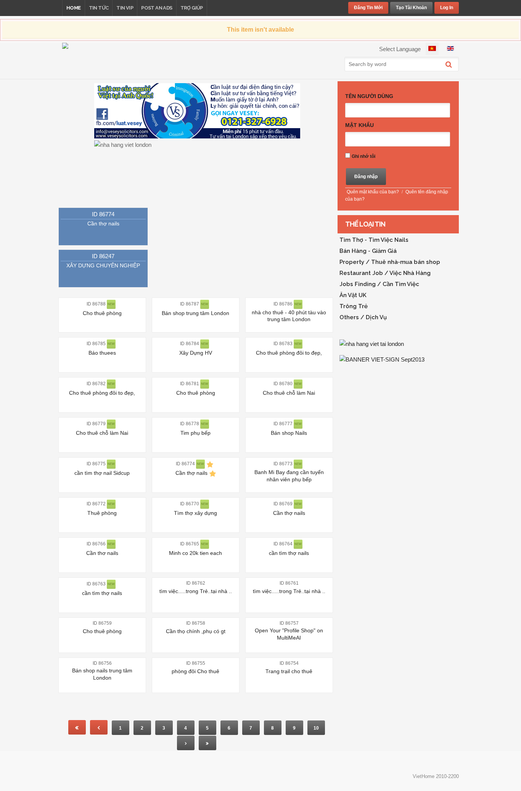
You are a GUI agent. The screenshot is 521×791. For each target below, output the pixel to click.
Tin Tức (99, 8)
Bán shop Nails (289, 433)
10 (316, 728)
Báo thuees (102, 353)
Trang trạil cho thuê (288, 671)
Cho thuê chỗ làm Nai (289, 393)
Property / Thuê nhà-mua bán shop (389, 262)
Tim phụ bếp (195, 433)
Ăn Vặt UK (353, 295)
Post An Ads (156, 8)
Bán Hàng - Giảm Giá (368, 251)
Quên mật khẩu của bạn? (373, 192)
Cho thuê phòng (102, 313)
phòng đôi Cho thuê (195, 671)
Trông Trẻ (353, 306)
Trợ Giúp (191, 8)
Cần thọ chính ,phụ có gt (195, 631)
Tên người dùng (369, 96)
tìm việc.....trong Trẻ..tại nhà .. (195, 591)
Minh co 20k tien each (195, 553)
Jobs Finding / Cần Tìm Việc (379, 284)
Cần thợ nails (103, 223)
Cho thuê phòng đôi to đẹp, (289, 353)
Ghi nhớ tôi (363, 156)
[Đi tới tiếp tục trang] (186, 743)
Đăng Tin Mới (368, 7)
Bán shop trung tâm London (195, 313)
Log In (446, 7)
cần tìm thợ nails (289, 553)
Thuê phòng (102, 513)
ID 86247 (103, 256)
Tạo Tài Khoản (411, 7)
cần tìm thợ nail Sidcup (102, 473)
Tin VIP (124, 8)
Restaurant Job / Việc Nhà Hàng (385, 273)
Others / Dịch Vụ (363, 317)
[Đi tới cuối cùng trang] (207, 743)
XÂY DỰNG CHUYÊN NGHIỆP (103, 265)
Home (73, 8)
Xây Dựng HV (195, 353)
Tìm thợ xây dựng (195, 513)
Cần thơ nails (102, 553)
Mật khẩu (359, 125)
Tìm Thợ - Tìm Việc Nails (373, 239)
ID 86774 (103, 214)
